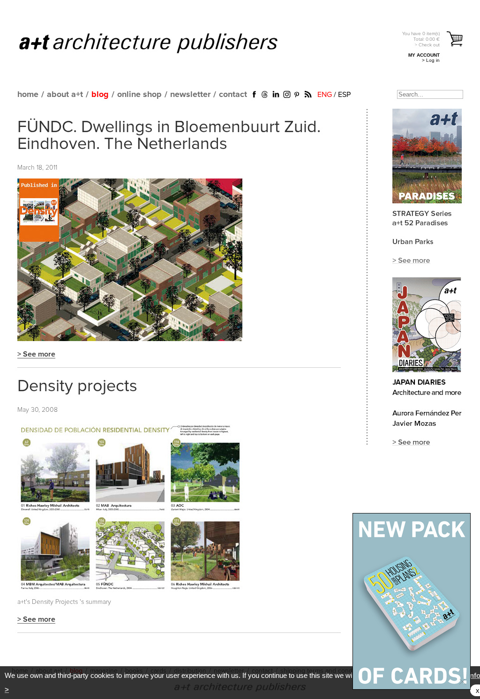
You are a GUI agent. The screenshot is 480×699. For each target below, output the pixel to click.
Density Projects (55, 602)
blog (100, 94)
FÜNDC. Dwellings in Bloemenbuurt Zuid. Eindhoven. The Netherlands (169, 136)
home (27, 94)
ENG (324, 94)
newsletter (190, 94)
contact (233, 94)
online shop (139, 94)
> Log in (431, 60)
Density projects (77, 386)
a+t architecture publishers (160, 42)
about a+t (65, 94)
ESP (344, 94)
